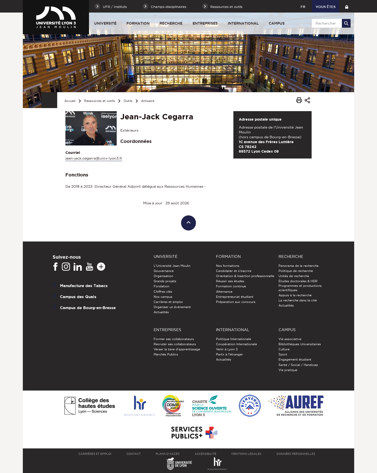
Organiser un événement (172, 307)
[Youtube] (89, 266)
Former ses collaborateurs (174, 339)
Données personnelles (295, 453)
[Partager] (307, 101)
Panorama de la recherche (299, 265)
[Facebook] (55, 266)
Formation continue (231, 286)
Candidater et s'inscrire (233, 270)
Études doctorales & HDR (298, 281)
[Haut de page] (188, 222)
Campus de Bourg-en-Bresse (88, 307)
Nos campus (163, 296)
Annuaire (147, 100)
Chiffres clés (163, 291)
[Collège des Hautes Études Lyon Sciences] (89, 406)
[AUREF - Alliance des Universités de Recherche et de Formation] (296, 406)
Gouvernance (164, 270)
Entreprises (205, 23)
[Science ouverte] (212, 406)
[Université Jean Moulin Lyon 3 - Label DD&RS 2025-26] (173, 406)
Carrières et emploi (168, 301)
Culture (284, 349)
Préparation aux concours (235, 301)
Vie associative (290, 339)
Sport (283, 354)
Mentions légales (246, 453)
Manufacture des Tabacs (84, 285)
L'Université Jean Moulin (172, 265)
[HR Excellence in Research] (139, 406)
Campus (277, 23)
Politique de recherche (296, 270)
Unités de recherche (294, 276)
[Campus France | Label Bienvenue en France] (250, 406)
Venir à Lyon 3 (226, 349)
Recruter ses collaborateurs (175, 344)
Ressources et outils (99, 100)
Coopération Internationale (236, 344)
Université (105, 23)
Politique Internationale (233, 339)
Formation (138, 23)
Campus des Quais (78, 296)
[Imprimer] (299, 101)
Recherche (171, 23)
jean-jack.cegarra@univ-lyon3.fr (93, 158)
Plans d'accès (168, 453)
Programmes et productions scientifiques (300, 287)
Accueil (69, 100)
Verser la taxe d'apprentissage (177, 349)
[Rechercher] (346, 23)
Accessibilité (205, 453)
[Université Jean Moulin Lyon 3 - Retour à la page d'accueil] (56, 17)
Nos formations (227, 265)
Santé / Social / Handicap (298, 364)
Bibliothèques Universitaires (300, 344)
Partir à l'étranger (229, 354)
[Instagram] (66, 266)
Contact (133, 453)
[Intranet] (346, 6)
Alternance (224, 291)
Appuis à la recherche (295, 295)
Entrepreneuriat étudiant (234, 296)
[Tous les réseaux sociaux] (101, 266)
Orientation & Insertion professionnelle (245, 276)
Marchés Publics (166, 354)
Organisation (163, 276)
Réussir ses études (230, 281)
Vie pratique (288, 370)
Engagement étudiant (295, 359)
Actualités (161, 312)
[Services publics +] (193, 433)
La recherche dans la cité (298, 300)
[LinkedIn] (78, 266)
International (243, 23)
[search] (330, 23)
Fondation (161, 286)
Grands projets (165, 281)
